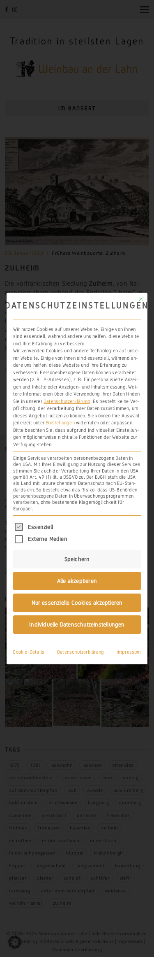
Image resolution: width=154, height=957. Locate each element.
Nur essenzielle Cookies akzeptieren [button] (77, 602)
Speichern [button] (77, 559)
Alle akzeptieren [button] (77, 580)
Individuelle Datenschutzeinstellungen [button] (76, 624)
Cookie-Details (28, 652)
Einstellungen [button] (60, 423)
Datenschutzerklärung (67, 401)
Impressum (129, 652)
